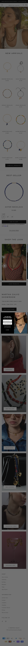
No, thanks (7, 329)
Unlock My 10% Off (7, 323)
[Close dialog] (26, 313)
